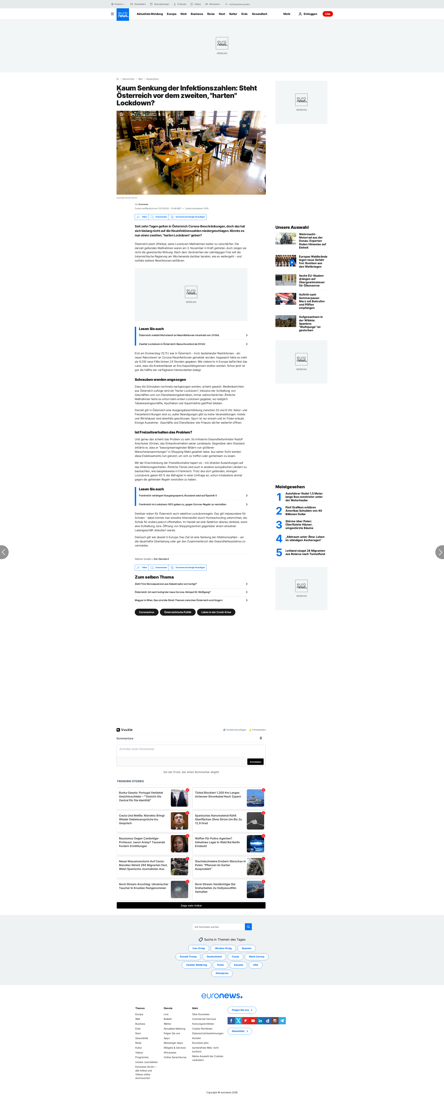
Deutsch (118, 4)
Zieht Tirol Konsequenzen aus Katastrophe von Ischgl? (166, 583)
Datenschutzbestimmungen (207, 1033)
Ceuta (235, 956)
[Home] (118, 79)
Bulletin (168, 1018)
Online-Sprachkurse (175, 1057)
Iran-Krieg (199, 948)
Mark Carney (256, 956)
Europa (171, 14)
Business (197, 14)
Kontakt (196, 1038)
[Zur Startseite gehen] (123, 14)
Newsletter (238, 1031)
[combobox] (244, 4)
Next (222, 14)
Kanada (238, 964)
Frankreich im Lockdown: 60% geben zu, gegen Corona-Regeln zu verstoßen (182, 504)
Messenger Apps (173, 1042)
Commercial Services (204, 1018)
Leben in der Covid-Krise (216, 611)
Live (327, 13)
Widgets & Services (175, 1047)
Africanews (170, 1052)
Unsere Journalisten (146, 1061)
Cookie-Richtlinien (202, 1028)
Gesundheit (259, 14)
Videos (139, 1052)
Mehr (195, 1008)
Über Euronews (200, 1014)
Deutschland (152, 79)
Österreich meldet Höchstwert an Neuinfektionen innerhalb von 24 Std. (179, 335)
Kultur (233, 14)
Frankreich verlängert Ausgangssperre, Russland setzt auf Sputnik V (178, 495)
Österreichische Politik (177, 611)
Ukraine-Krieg (223, 948)
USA (255, 964)
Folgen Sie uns (172, 1033)
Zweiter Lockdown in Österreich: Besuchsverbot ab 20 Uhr (172, 343)
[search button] (226, 4)
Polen (220, 964)
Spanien (246, 948)
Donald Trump (188, 956)
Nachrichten (128, 79)
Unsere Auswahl (292, 227)
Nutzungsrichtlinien (203, 1023)
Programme (141, 1057)
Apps (167, 1038)
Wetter (167, 1023)
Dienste (168, 1008)
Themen (140, 1008)
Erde (244, 14)
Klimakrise (222, 973)
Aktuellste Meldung (150, 14)
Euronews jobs (200, 1042)
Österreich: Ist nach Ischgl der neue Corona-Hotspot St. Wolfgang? (173, 592)
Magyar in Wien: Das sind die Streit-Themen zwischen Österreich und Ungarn (179, 600)
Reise (211, 14)
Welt (183, 14)
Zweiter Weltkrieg (196, 964)
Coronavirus (146, 611)
